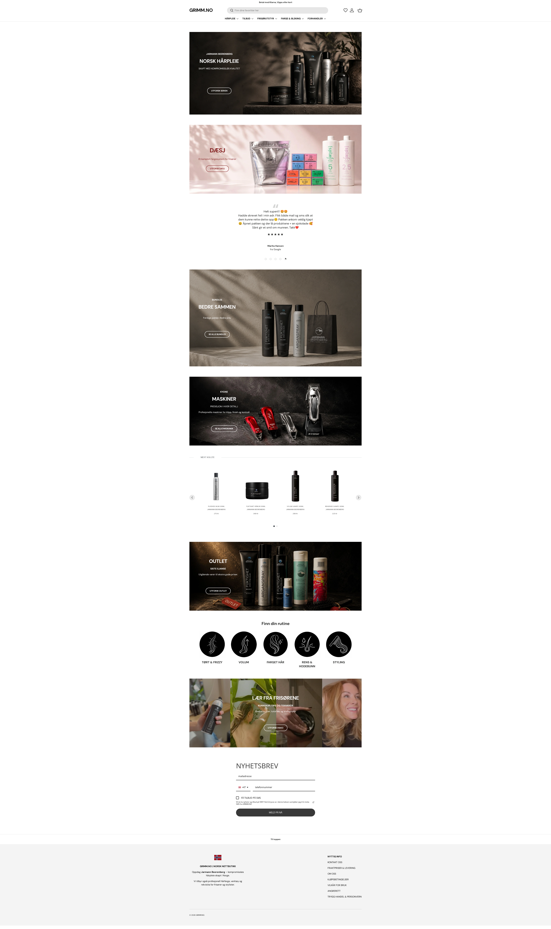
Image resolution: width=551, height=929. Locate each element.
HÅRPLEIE (230, 18)
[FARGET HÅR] (275, 644)
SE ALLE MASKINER (224, 428)
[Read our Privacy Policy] (313, 802)
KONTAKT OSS (335, 862)
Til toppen (276, 839)
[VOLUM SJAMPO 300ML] (295, 485)
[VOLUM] (243, 644)
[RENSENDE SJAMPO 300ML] (334, 485)
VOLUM (244, 662)
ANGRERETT (334, 890)
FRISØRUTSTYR (265, 18)
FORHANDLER (315, 18)
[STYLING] (338, 644)
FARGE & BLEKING (291, 18)
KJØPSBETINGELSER (338, 879)
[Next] (358, 497)
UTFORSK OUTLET (218, 591)
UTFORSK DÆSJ (217, 168)
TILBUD (246, 18)
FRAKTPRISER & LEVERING (341, 868)
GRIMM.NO (200, 915)
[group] (216, 491)
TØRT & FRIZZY (212, 662)
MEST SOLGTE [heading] (208, 457)
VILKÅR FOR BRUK (337, 885)
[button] (345, 10)
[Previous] (192, 497)
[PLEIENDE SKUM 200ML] (216, 485)
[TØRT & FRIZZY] (212, 644)
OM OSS (332, 873)
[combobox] (277, 10)
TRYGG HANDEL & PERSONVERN (345, 896)
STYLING (339, 662)
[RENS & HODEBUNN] (307, 644)
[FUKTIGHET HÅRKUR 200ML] (255, 485)
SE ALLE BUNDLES (217, 334)
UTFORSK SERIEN (219, 90)
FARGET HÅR (275, 662)
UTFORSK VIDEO (275, 727)
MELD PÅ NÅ (275, 812)
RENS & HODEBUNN (307, 664)
